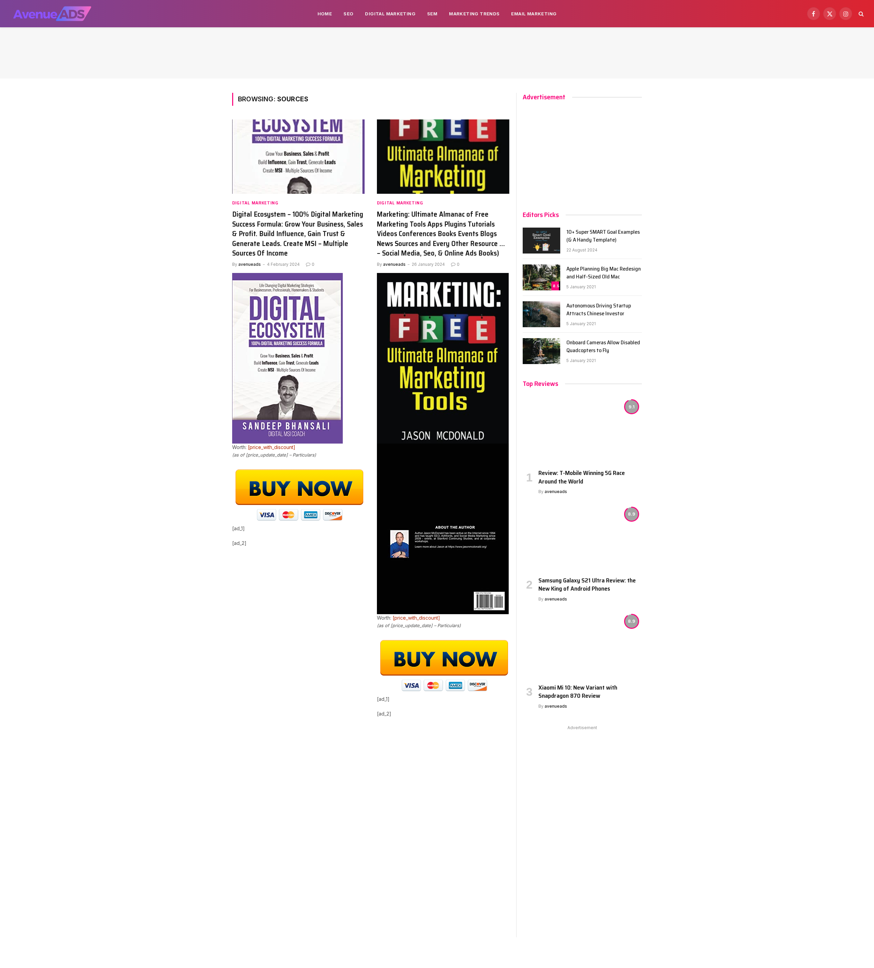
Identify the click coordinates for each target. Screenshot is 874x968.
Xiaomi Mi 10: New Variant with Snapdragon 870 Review (577, 691)
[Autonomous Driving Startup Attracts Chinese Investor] (541, 314)
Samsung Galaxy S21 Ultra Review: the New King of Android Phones (587, 584)
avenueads (249, 264)
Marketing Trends (474, 13)
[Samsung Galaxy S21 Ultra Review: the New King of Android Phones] (582, 537)
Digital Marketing (390, 13)
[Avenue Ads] (52, 13)
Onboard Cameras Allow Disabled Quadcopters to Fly (603, 347)
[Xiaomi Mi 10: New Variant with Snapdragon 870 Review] (582, 644)
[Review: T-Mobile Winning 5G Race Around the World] (582, 429)
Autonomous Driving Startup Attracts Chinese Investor (598, 310)
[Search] (860, 13)
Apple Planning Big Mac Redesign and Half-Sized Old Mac (603, 273)
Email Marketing (533, 13)
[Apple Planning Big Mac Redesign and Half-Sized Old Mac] (541, 277)
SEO (348, 13)
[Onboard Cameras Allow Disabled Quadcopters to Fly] (541, 351)
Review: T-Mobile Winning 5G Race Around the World (581, 477)
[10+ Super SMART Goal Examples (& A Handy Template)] (541, 241)
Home (325, 13)
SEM (432, 13)
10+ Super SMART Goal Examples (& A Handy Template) (603, 236)
